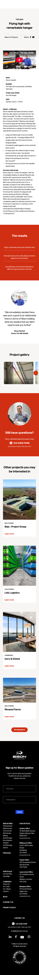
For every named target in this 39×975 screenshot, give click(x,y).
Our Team (6, 886)
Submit (19, 812)
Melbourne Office (26, 843)
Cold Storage (7, 845)
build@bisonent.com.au (19, 931)
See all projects (19, 730)
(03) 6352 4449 (21, 924)
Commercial (7, 831)
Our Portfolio (7, 874)
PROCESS (7, 853)
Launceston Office (26, 872)
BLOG (5, 897)
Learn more (9, 534)
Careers (6, 891)
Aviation (6, 843)
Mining (5, 836)
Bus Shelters (7, 840)
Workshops (7, 833)
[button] (36, 373)
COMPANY (7, 882)
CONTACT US (8, 902)
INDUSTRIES (8, 824)
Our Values (7, 889)
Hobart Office (24, 860)
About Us (6, 884)
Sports (5, 848)
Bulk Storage (7, 838)
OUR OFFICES (25, 824)
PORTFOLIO (7, 871)
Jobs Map (6, 876)
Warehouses (7, 828)
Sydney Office (25, 828)
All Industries (7, 826)
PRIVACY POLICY (9, 908)
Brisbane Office (25, 886)
